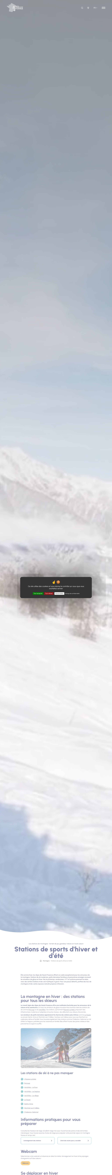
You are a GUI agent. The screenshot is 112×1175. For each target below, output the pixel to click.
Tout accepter (38, 593)
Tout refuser (49, 593)
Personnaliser (59, 593)
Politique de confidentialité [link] (72, 593)
